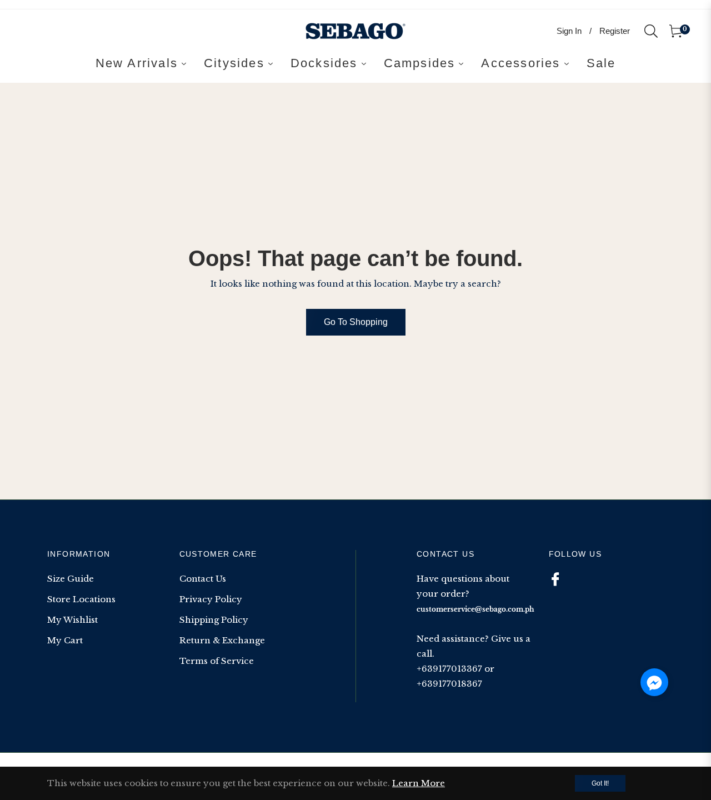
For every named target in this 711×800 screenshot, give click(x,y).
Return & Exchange (222, 640)
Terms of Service (216, 661)
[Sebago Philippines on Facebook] (555, 578)
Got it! (600, 783)
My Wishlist (72, 619)
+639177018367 (449, 683)
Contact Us (202, 578)
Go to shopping (356, 322)
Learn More (418, 783)
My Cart (65, 640)
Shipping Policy (213, 619)
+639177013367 (449, 668)
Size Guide (70, 578)
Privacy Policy (210, 599)
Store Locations (81, 599)
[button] (654, 682)
